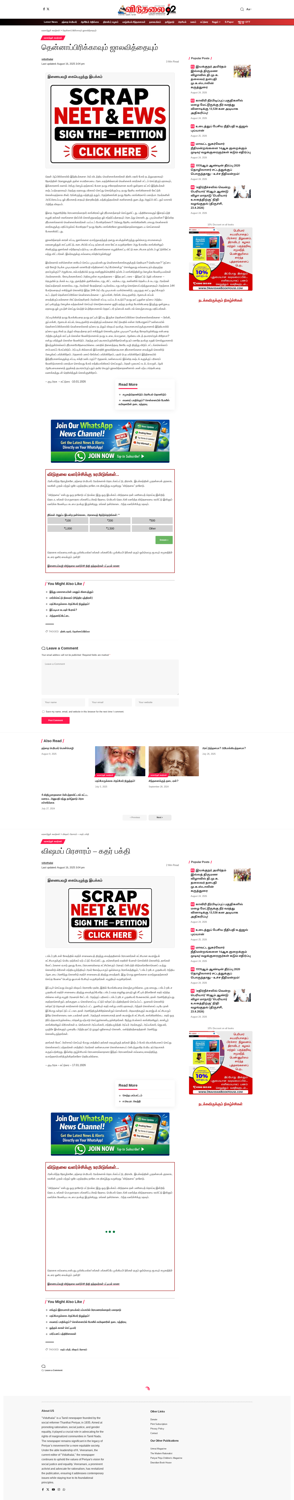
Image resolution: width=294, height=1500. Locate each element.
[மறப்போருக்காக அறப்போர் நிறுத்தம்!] (120, 761)
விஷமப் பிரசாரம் (79, 1349)
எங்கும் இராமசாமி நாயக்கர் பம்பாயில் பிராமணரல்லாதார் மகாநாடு (85, 1309)
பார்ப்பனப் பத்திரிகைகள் (63, 1333)
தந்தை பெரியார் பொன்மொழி (58, 748)
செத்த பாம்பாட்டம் (132, 1095)
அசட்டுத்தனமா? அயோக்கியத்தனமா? (224, 748)
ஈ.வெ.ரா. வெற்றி (132, 1101)
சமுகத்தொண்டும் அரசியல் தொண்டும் (144, 394)
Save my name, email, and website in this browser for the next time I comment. (85, 711)
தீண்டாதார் (65, 631)
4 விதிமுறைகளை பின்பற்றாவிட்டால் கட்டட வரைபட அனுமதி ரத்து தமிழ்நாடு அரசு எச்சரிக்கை (65, 798)
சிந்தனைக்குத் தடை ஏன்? (163, 780)
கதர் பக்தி (65, 1349)
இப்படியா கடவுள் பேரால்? (63, 609)
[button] (242, 9)
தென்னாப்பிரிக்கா (81, 631)
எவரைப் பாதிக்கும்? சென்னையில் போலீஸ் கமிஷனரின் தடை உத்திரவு (88, 1321)
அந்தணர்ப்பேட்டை (60, 615)
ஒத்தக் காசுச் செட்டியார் (63, 1327)
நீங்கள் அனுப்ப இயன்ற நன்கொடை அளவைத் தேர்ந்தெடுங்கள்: (83, 515)
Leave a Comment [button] (53, 1370)
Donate (164, 540)
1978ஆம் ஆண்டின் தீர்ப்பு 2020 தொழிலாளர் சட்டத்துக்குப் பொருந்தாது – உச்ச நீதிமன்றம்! (215, 170)
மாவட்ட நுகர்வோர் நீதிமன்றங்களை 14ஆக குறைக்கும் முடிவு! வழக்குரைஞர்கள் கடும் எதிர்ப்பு (221, 148)
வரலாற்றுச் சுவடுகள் (53, 38)
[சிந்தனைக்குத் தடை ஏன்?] (174, 761)
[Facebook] (44, 9)
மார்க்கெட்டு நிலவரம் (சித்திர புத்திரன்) (71, 597)
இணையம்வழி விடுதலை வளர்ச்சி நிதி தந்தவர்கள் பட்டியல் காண (83, 565)
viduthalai (47, 59)
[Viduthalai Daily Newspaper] (147, 9)
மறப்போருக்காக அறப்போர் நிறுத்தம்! (69, 603)
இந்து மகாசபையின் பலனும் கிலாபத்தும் (71, 591)
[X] (48, 9)
